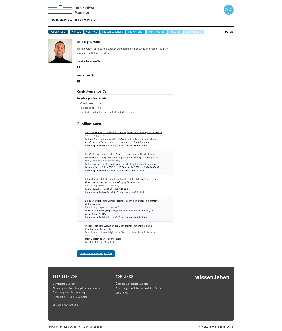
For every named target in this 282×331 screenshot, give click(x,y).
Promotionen (135, 32)
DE (226, 32)
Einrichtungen (194, 32)
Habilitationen (157, 32)
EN (231, 32)
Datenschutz (72, 327)
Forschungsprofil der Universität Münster (139, 288)
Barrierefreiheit (92, 327)
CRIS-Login (122, 293)
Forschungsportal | (61, 20)
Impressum (55, 327)
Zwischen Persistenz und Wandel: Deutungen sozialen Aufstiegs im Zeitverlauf (123, 132)
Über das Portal (85, 20)
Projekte (76, 32)
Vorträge (91, 32)
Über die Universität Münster (132, 284)
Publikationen (58, 32)
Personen (175, 32)
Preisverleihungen (112, 32)
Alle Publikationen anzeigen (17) (96, 253)
